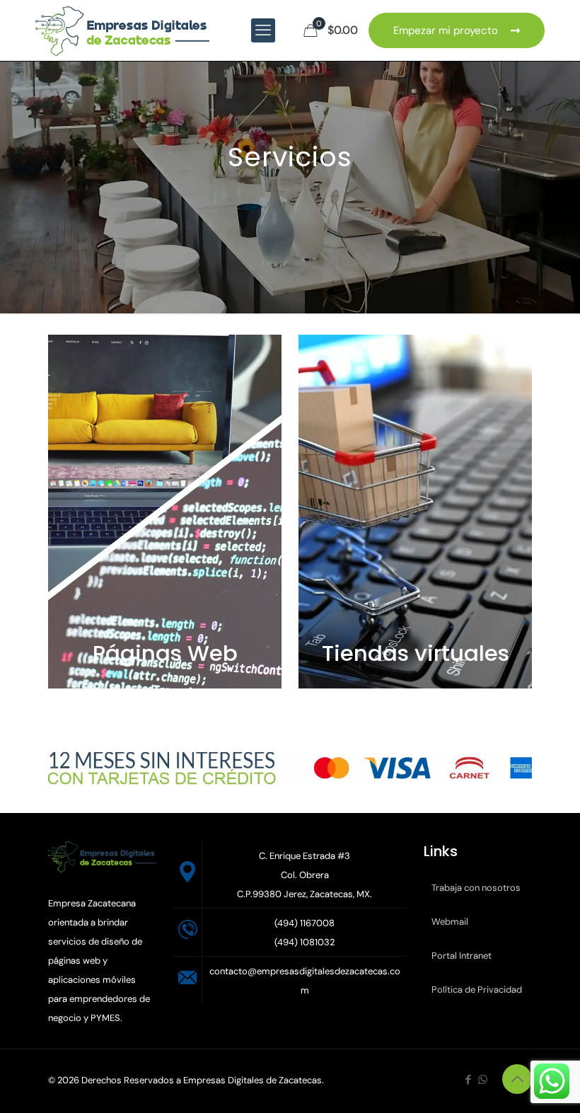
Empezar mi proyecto (448, 30)
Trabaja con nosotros (476, 888)
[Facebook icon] (468, 1080)
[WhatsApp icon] (482, 1080)
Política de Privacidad (476, 990)
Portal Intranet (461, 956)
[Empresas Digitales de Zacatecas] (122, 30)
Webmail (449, 922)
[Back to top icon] (517, 1079)
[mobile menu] (263, 30)
